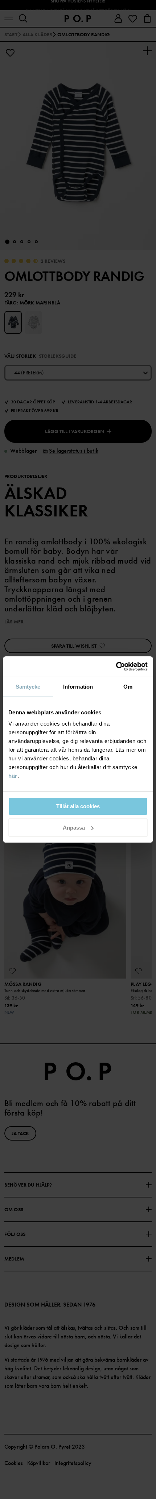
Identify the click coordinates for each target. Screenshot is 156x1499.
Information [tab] (78, 687)
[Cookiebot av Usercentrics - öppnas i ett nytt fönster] (116, 666)
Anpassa (74, 828)
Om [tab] (127, 687)
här (12, 776)
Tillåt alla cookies (78, 806)
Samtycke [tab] (28, 687)
